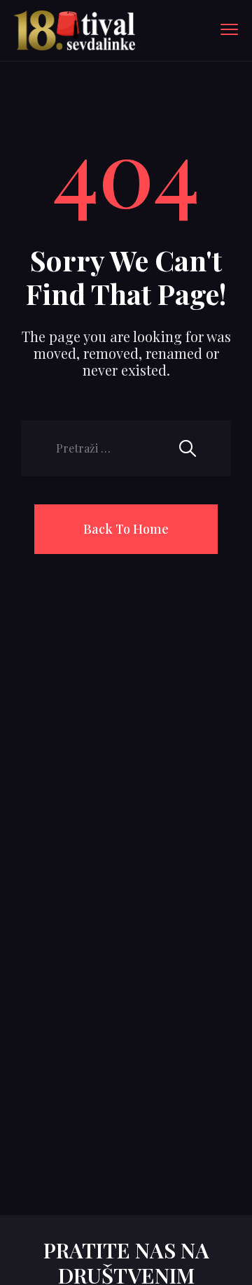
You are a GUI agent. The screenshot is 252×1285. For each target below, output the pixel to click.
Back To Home (126, 528)
